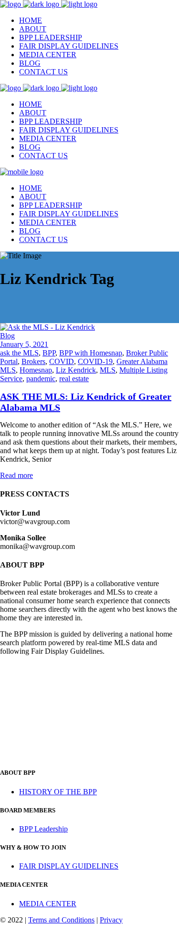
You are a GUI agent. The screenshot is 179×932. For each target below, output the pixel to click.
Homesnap (36, 370)
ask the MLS (19, 353)
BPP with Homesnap (90, 353)
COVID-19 (95, 361)
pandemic (40, 379)
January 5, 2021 (24, 344)
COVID (61, 361)
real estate (74, 379)
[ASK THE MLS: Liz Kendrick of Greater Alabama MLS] (47, 327)
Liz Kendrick (76, 370)
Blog (7, 336)
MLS (108, 370)
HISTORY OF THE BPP (58, 792)
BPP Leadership (43, 829)
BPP (48, 353)
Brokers (33, 361)
